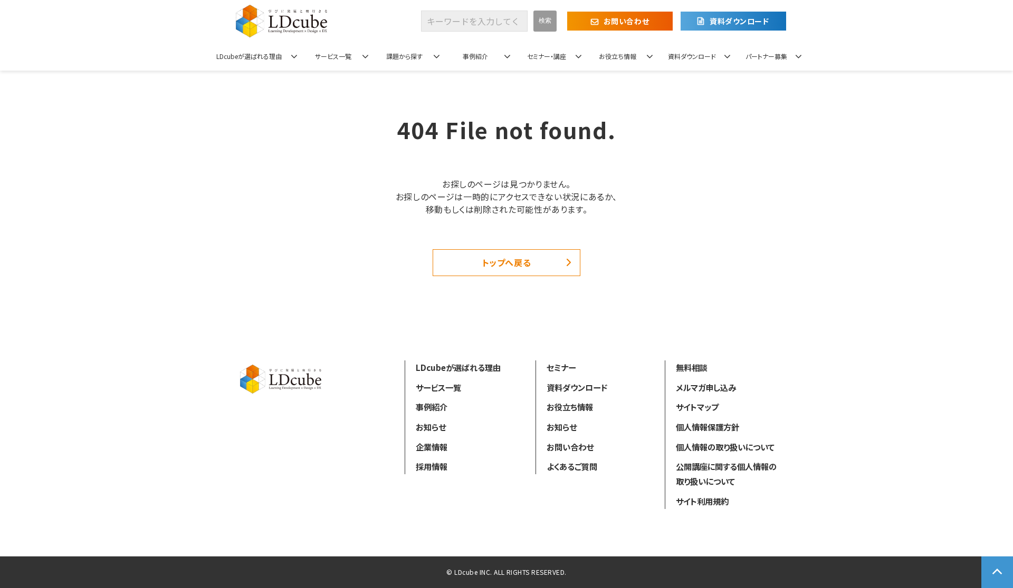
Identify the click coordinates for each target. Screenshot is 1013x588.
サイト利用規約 (702, 501)
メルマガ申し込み (706, 387)
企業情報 (431, 447)
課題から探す (404, 56)
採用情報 (431, 466)
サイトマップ (697, 407)
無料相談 (692, 367)
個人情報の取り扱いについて (725, 447)
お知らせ (431, 427)
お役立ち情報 (617, 56)
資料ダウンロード (739, 21)
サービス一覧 (333, 56)
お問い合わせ (626, 21)
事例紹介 (475, 56)
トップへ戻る (506, 262)
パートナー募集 (766, 56)
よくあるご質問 (572, 466)
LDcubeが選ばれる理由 (249, 56)
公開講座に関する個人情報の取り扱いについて (726, 473)
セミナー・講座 (546, 56)
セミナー (561, 367)
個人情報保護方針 (707, 427)
